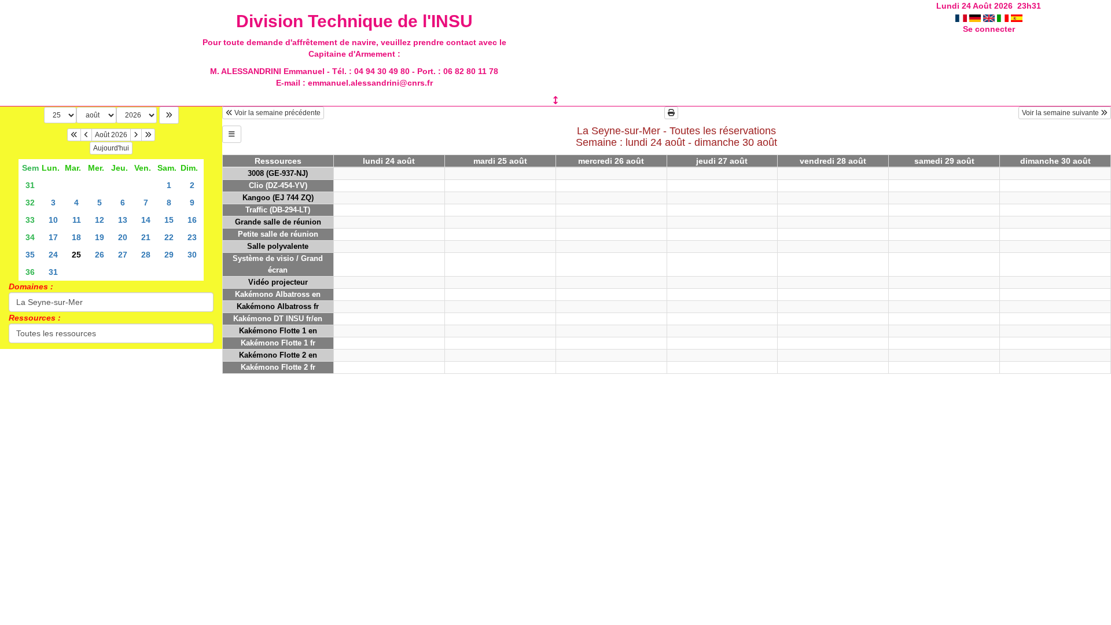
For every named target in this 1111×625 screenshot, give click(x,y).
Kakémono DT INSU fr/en (277, 318)
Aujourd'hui (111, 148)
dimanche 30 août (1055, 161)
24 (53, 254)
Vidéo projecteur (278, 282)
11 (76, 220)
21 (145, 237)
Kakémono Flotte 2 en (278, 355)
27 (122, 254)
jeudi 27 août (722, 161)
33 (30, 220)
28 (145, 254)
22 (169, 237)
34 (30, 237)
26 (99, 254)
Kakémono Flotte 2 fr (278, 367)
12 (99, 220)
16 (192, 220)
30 (192, 254)
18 (76, 237)
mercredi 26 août (611, 161)
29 (169, 254)
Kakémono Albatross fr (278, 306)
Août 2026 (111, 135)
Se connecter (989, 29)
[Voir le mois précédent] (86, 134)
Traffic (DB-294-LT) (277, 209)
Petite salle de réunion (278, 234)
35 (30, 254)
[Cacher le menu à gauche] (231, 134)
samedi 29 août (944, 161)
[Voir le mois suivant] (136, 134)
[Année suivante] (148, 134)
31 (30, 185)
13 (122, 220)
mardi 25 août (500, 161)
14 (145, 220)
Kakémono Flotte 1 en (278, 330)
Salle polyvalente (277, 246)
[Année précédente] (74, 134)
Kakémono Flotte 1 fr (278, 343)
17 (53, 237)
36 (30, 272)
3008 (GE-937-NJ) (278, 173)
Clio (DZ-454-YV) (278, 185)
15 (169, 220)
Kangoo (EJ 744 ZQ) (278, 197)
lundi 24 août (389, 161)
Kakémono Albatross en (278, 294)
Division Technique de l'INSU (354, 21)
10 (53, 220)
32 (30, 202)
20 (122, 237)
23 (192, 237)
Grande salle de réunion (278, 222)
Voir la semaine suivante (1061, 113)
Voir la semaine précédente (277, 113)
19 (99, 237)
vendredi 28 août (833, 161)
